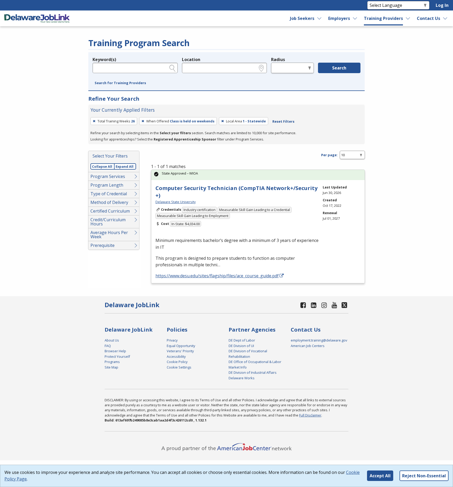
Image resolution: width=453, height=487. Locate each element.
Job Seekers (302, 18)
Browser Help (115, 351)
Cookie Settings (179, 367)
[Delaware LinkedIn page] (313, 305)
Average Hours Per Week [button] (109, 235)
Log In (442, 5)
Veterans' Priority (180, 351)
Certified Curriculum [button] (110, 211)
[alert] (258, 175)
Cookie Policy (177, 361)
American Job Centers (308, 345)
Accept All (380, 476)
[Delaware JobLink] (37, 18)
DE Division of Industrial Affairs (253, 372)
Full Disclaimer (310, 415)
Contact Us (428, 18)
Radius (278, 59)
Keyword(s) (104, 59)
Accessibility (176, 356)
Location (191, 59)
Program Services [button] (107, 176)
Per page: (329, 155)
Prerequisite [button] (102, 245)
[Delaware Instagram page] (324, 305)
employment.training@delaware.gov (319, 340)
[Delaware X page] (344, 305)
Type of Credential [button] (108, 194)
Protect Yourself (117, 356)
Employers (339, 18)
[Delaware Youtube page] (334, 305)
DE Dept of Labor (242, 340)
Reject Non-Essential (424, 476)
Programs (112, 361)
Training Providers (383, 18)
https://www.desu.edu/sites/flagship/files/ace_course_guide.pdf (217, 276)
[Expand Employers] (355, 18)
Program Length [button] (106, 185)
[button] (120, 83)
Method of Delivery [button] (109, 202)
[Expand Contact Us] (445, 18)
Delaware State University (175, 201)
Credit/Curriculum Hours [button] (108, 222)
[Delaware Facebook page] (303, 305)
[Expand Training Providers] (408, 18)
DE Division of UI (241, 345)
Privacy (172, 340)
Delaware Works (242, 378)
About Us (112, 340)
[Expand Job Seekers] (319, 18)
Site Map (111, 367)
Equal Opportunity (181, 345)
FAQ (108, 345)
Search (339, 68)
